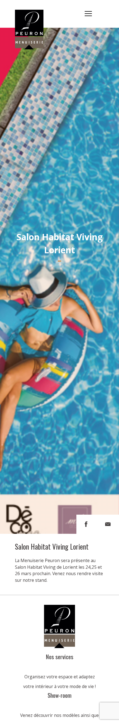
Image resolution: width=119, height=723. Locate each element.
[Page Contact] (108, 524)
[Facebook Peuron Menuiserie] (86, 524)
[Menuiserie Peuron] (33, 14)
